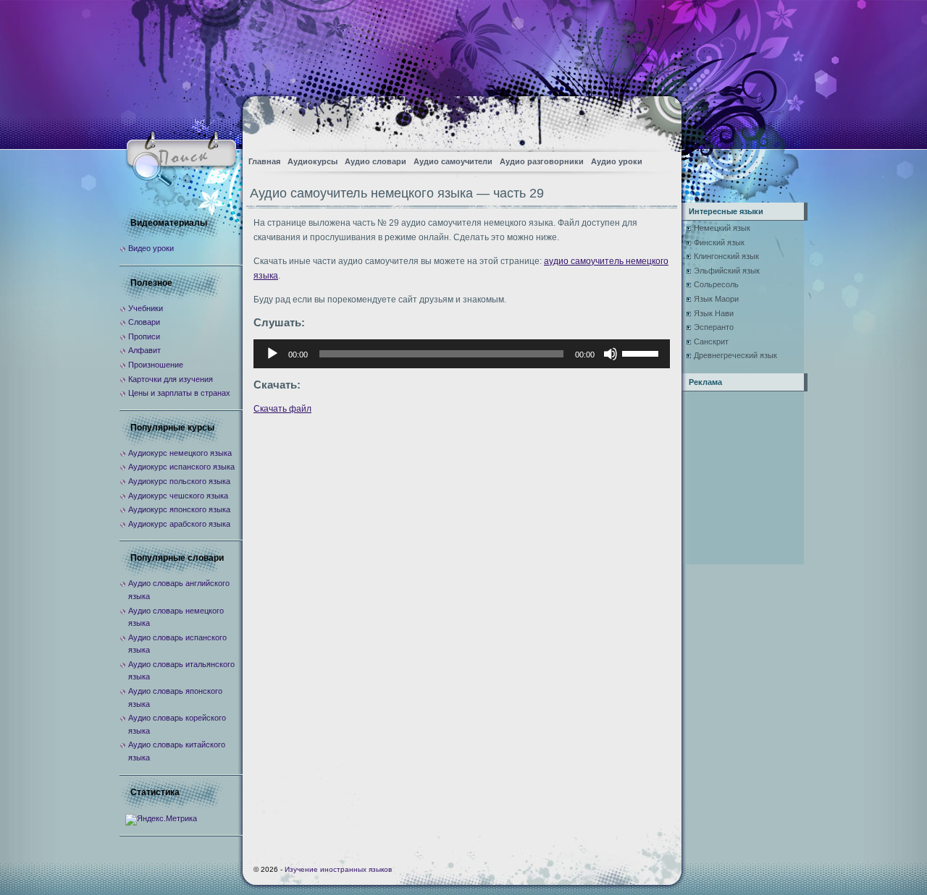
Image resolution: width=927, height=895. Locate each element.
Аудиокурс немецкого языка (180, 453)
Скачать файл (282, 409)
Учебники (145, 308)
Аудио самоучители (453, 161)
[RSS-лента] (657, 119)
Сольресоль (716, 284)
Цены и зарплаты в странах (179, 393)
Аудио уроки (616, 161)
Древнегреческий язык (735, 355)
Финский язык (719, 242)
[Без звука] (610, 354)
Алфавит (144, 350)
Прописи (144, 336)
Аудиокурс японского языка (179, 509)
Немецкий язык (722, 228)
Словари (144, 322)
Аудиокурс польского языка (179, 481)
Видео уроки (151, 248)
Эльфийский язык (727, 270)
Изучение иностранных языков (338, 869)
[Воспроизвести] (272, 354)
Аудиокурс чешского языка (178, 495)
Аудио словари (375, 161)
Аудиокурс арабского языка (179, 523)
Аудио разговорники (542, 161)
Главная (264, 161)
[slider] (642, 352)
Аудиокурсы (312, 161)
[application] (461, 353)
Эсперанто (714, 327)
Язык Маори (716, 298)
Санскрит (711, 341)
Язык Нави (714, 313)
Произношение (155, 364)
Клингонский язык (726, 256)
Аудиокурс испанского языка (181, 466)
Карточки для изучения (170, 379)
